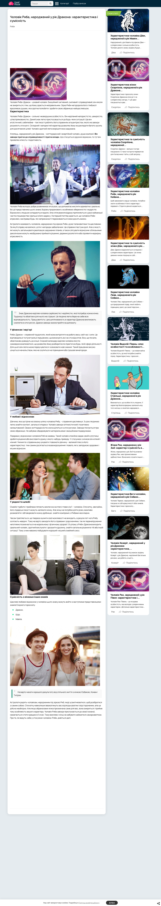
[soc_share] (158, 903)
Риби (12, 26)
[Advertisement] (56, 50)
